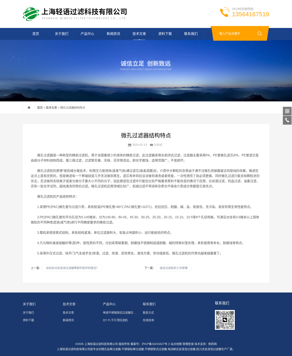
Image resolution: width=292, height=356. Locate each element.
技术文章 (139, 34)
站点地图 (176, 343)
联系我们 (191, 34)
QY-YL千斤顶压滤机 (115, 320)
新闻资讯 (113, 34)
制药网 (212, 343)
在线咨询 (148, 320)
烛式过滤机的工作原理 (174, 267)
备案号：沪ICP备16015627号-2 (150, 343)
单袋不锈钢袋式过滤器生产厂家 (120, 312)
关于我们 (61, 34)
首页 (35, 34)
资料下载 (165, 34)
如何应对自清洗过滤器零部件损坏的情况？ (72, 267)
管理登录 (188, 343)
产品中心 (87, 34)
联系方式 (148, 312)
